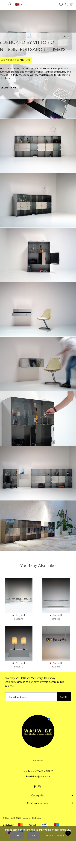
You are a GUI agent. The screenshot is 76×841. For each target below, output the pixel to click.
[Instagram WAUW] (39, 786)
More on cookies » (55, 835)
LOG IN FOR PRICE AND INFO (15, 60)
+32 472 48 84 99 (44, 771)
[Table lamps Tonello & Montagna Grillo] (18, 642)
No (33, 835)
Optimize (37, 818)
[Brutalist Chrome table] (56, 595)
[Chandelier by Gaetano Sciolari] (56, 642)
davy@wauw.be (41, 776)
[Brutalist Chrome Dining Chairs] (18, 595)
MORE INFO (18, 619)
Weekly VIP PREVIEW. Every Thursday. (34, 682)
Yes (17, 835)
